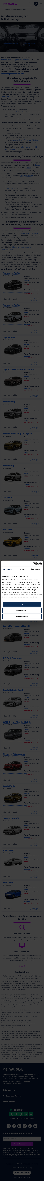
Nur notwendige (22, 616)
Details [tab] (22, 569)
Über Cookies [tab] (36, 569)
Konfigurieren (21, 610)
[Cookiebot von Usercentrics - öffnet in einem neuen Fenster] (33, 563)
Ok (22, 604)
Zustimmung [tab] (7, 569)
